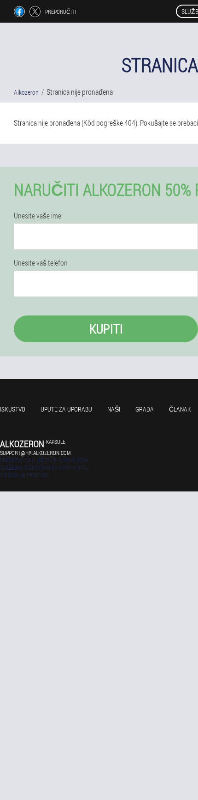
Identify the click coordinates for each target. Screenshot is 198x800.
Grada (144, 409)
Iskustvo (12, 409)
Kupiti (106, 328)
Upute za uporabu (66, 409)
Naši (113, 409)
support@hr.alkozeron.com (35, 452)
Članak (180, 409)
